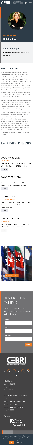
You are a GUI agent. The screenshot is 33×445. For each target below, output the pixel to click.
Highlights (8, 381)
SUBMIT (28, 344)
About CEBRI (9, 384)
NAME (7, 328)
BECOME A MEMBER (11, 275)
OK (11, 442)
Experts (7, 387)
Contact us (8, 390)
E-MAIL (7, 320)
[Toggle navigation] (30, 3)
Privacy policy (20, 442)
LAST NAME (8, 335)
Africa (5, 169)
